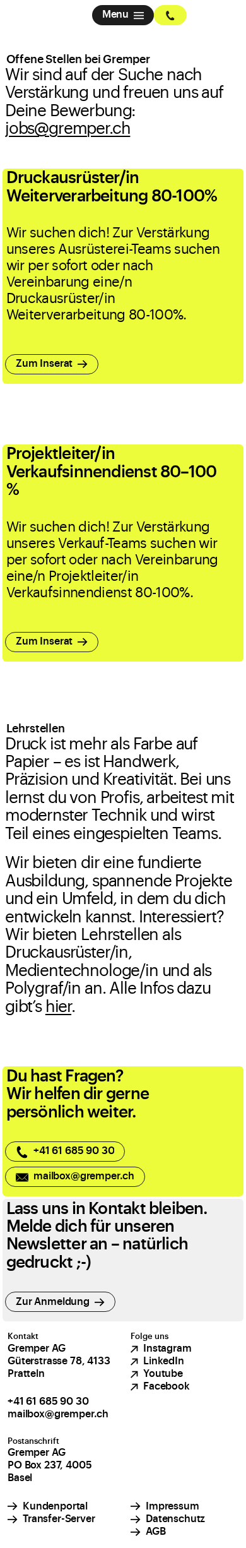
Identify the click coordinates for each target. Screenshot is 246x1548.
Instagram (167, 1348)
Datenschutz (175, 1519)
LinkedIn (163, 1361)
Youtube (163, 1374)
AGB (156, 1532)
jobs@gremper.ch (67, 129)
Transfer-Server (59, 1519)
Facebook (166, 1386)
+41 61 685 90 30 (48, 1401)
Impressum (172, 1506)
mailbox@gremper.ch (58, 1414)
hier (58, 1007)
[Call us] (170, 15)
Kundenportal (55, 1506)
